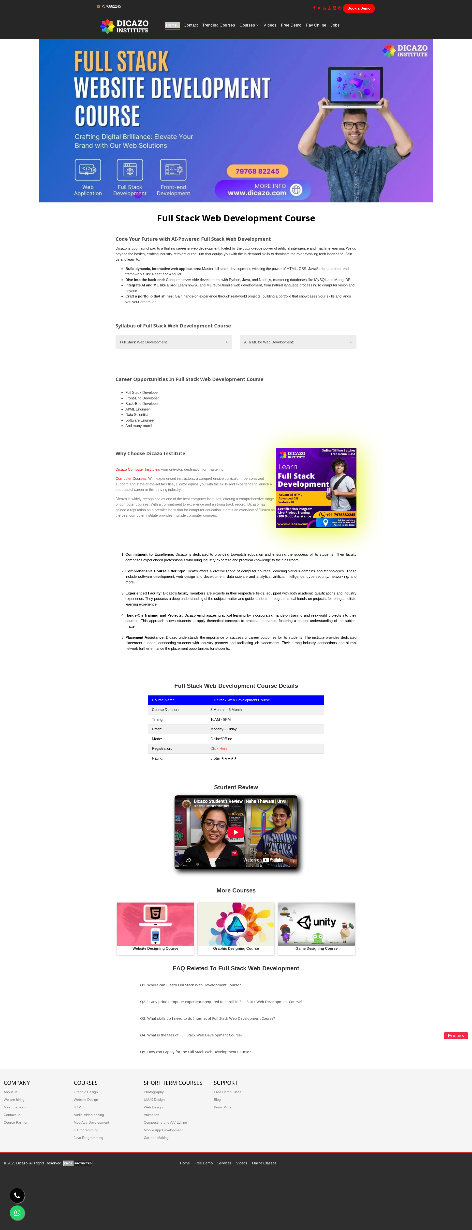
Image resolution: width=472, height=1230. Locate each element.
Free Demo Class (227, 1092)
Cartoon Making (156, 1138)
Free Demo (203, 1163)
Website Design (86, 1100)
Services (224, 1163)
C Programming (86, 1130)
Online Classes (264, 1163)
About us (10, 1092)
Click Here (218, 748)
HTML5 (79, 1107)
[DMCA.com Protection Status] (78, 1163)
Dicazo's (169, 593)
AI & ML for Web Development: (269, 342)
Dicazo (121, 499)
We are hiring (14, 1100)
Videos (270, 25)
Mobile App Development (163, 1130)
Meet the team (15, 1107)
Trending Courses (218, 25)
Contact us (12, 1115)
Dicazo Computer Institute (136, 469)
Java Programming (88, 1138)
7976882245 (111, 6)
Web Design (153, 1107)
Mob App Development (91, 1122)
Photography (154, 1092)
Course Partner (16, 1122)
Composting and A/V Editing (165, 1122)
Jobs (335, 25)
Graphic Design (86, 1092)
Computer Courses (131, 478)
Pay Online (316, 25)
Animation (151, 1115)
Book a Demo (358, 8)
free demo (291, 25)
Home (171, 25)
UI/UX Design (154, 1100)
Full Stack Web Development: (144, 342)
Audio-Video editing (89, 1115)
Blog (217, 1100)
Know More (223, 1107)
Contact (191, 25)
